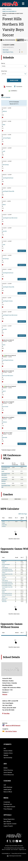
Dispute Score (21, 250)
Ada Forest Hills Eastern (7, 375)
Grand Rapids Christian (7, 301)
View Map (6, 713)
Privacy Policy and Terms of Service (19, 853)
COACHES (7, 781)
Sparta (3, 344)
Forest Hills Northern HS (9, 11)
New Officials (7, 821)
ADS (5, 764)
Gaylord (4, 391)
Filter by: (3, 63)
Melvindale (4, 437)
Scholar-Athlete (8, 750)
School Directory (8, 770)
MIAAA (5, 768)
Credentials (7, 802)
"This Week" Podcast (9, 806)
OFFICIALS (7, 815)
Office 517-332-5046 (6, 849)
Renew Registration (9, 819)
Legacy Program (8, 826)
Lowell (3, 151)
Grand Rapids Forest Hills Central (9, 218)
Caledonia (4, 111)
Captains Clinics (8, 753)
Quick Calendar (8, 772)
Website (4, 694)
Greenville (4, 231)
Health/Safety (7, 789)
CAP (5, 785)
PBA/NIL (6, 755)
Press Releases (8, 809)
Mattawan (4, 422)
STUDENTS (7, 744)
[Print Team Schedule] (2, 95)
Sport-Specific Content (10, 823)
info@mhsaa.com (22, 849)
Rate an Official (8, 792)
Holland (4, 204)
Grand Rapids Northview (7, 178)
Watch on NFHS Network (13, 725)
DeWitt (3, 124)
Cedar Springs (5, 164)
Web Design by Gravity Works (15, 855)
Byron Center (5, 406)
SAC (5, 748)
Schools (8, 9)
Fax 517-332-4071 (14, 849)
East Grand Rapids (6, 138)
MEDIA (6, 798)
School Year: (4, 71)
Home (3, 9)
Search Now (14, 80)
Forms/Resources (9, 774)
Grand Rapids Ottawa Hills (8, 191)
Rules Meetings (8, 787)
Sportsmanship (8, 757)
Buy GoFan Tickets (11, 731)
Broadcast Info (8, 804)
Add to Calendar (5, 97)
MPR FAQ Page (23, 514)
